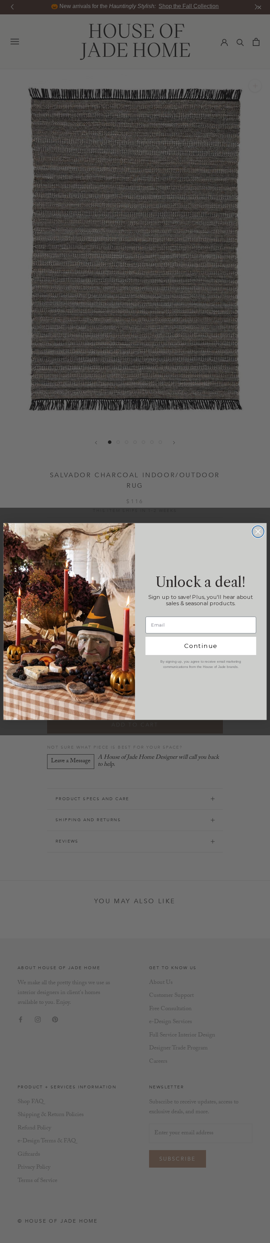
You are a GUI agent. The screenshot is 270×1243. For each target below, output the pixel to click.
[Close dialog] (258, 532)
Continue (201, 646)
